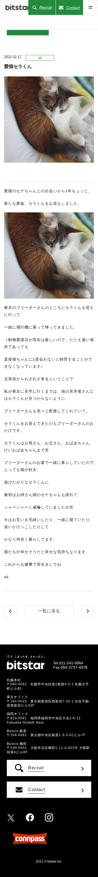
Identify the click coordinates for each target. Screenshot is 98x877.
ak (40, 58)
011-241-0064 (71, 663)
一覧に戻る (49, 611)
